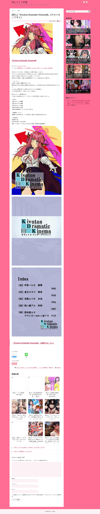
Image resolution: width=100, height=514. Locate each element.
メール (14, 484)
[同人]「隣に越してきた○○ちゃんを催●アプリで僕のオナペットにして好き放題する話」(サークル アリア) (78, 61)
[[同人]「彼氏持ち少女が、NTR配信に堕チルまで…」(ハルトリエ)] (35, 406)
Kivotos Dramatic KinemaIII (24, 60)
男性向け (51, 367)
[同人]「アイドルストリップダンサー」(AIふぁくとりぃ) (52, 417)
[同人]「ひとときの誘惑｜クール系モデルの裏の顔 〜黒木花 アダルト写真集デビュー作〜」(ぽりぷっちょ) (52, 441)
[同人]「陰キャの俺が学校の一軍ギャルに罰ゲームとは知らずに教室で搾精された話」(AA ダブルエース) (78, 31)
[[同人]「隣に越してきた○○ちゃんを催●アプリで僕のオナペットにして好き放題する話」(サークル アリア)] (78, 57)
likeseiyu (58, 367)
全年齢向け (45, 367)
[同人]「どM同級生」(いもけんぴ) (23, 451)
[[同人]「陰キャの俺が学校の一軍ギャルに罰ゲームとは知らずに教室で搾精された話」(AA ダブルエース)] (78, 27)
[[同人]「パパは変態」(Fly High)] (19, 384)
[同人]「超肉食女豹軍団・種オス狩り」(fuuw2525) (52, 394)
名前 (14, 478)
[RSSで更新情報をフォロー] (87, 2)
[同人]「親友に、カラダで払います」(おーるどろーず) (19, 439)
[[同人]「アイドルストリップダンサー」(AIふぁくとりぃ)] (52, 406)
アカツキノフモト (21, 66)
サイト (13, 489)
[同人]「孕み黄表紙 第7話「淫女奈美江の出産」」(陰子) (35, 394)
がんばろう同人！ (20, 367)
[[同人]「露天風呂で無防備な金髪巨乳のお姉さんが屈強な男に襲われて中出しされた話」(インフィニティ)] (78, 72)
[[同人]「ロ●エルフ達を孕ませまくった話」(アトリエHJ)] (19, 406)
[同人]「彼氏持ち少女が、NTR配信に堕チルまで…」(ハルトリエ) (35, 417)
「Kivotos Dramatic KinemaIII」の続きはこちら (33, 343)
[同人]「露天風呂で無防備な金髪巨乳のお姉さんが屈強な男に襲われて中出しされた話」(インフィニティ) (78, 76)
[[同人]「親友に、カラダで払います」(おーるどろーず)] (19, 429)
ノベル (40, 367)
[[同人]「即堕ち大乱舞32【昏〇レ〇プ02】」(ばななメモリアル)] (78, 87)
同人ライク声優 (19, 2)
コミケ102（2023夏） (32, 367)
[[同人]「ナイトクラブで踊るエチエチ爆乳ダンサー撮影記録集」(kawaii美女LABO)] (35, 429)
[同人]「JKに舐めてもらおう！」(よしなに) (78, 47)
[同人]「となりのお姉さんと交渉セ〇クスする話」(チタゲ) (29, 447)
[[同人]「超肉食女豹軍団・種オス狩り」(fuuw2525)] (52, 384)
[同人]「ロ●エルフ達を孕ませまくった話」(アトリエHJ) (19, 417)
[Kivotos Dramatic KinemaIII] (36, 194)
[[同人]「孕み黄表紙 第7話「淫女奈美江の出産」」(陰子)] (35, 384)
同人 (59, 21)
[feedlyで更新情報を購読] (84, 2)
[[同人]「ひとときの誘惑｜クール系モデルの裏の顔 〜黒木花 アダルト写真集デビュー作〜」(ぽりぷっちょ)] (52, 429)
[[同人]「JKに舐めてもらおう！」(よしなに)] (78, 42)
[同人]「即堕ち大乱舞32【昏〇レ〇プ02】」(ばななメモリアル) (78, 91)
